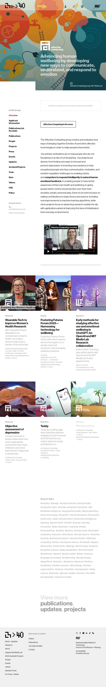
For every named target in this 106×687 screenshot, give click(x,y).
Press (11, 151)
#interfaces (67, 534)
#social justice (47, 576)
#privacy (69, 530)
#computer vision (48, 507)
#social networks (68, 503)
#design (44, 364)
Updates (13, 162)
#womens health (63, 576)
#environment (66, 518)
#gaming (95, 437)
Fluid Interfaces (83, 367)
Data (11, 177)
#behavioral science (59, 538)
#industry (57, 561)
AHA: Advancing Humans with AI (86, 368)
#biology (70, 546)
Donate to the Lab (82, 653)
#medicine (69, 569)
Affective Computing (14, 353)
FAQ (11, 187)
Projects (13, 146)
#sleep (7, 358)
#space (94, 542)
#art (90, 507)
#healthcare (46, 553)
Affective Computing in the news (58, 124)
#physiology (76, 565)
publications (56, 603)
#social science (81, 534)
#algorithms (46, 561)
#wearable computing (13, 355)
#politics (60, 530)
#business (68, 561)
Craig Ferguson (82, 432)
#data (49, 455)
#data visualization (69, 549)
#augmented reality (71, 511)
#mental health (85, 549)
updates (51, 609)
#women (81, 573)
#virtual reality (84, 503)
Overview (13, 115)
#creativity (85, 542)
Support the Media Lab (13, 652)
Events (12, 156)
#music (82, 526)
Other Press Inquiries (17, 213)
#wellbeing (45, 565)
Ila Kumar (59, 362)
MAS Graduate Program (14, 656)
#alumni (57, 553)
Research (8, 645)
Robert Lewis (10, 460)
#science (93, 546)
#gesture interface (83, 561)
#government (56, 522)
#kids (54, 526)
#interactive (46, 546)
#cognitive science (49, 549)
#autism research (60, 565)
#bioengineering (90, 511)
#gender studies (68, 573)
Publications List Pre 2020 (16, 129)
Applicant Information (14, 121)
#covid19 (90, 573)
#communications (78, 514)
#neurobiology (47, 530)
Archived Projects (17, 167)
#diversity (54, 573)
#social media (80, 530)
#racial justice (82, 569)
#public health (69, 553)
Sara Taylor (93, 432)
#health (43, 367)
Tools (11, 172)
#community (59, 546)
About (7, 649)
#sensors (25, 355)
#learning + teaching (68, 526)
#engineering (68, 557)
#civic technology (53, 364)
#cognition (64, 514)
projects (75, 609)
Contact (32, 649)
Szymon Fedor (21, 460)
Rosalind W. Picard (48, 362)
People (12, 141)
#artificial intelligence (50, 511)
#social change (83, 557)
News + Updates (11, 641)
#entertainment (86, 437)
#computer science (69, 542)
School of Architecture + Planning (88, 647)
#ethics (55, 542)
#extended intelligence (85, 518)
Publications (14, 136)
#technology (81, 546)
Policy (11, 193)
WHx (25, 353)
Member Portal (10, 670)
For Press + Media (12, 674)
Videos (12, 182)
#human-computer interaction (73, 507)
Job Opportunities (35, 646)
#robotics (45, 503)
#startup (59, 569)
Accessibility (81, 651)
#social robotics (77, 538)
